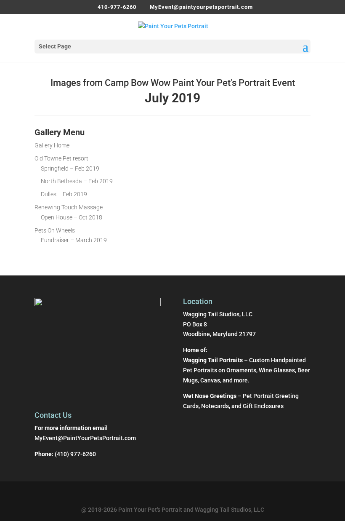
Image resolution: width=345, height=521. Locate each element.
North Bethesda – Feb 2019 (77, 181)
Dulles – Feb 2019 (64, 194)
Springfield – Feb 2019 (70, 168)
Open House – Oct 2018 (71, 217)
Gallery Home (51, 145)
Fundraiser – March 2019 (74, 240)
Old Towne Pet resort (61, 158)
